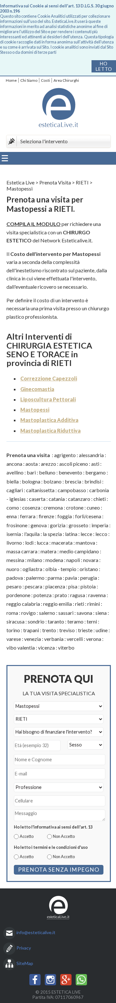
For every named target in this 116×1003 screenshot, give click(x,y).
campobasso (72, 490)
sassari (65, 613)
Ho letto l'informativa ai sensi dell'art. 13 (53, 827)
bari (31, 472)
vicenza (46, 647)
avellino (15, 472)
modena (54, 560)
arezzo (48, 464)
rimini (93, 604)
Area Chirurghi (66, 80)
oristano (89, 569)
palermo (35, 578)
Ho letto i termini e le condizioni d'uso (51, 847)
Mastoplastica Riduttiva (50, 430)
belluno (47, 472)
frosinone (16, 525)
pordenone (18, 595)
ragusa (77, 595)
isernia (13, 534)
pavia (71, 578)
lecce (86, 534)
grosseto (78, 525)
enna (11, 516)
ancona (14, 464)
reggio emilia (57, 604)
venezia (32, 639)
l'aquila (32, 534)
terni (92, 621)
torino (13, 630)
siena (101, 613)
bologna (31, 481)
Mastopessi (34, 410)
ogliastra (32, 569)
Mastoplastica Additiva (49, 420)
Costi (45, 80)
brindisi (92, 481)
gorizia (57, 525)
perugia (88, 578)
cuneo (93, 507)
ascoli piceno (73, 464)
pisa (72, 586)
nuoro (12, 569)
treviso (67, 630)
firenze (46, 516)
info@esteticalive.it (35, 932)
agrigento (65, 455)
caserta (37, 499)
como (12, 507)
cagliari (14, 490)
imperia (100, 525)
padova (14, 578)
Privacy (23, 948)
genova (39, 525)
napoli (73, 560)
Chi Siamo (28, 80)
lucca (42, 542)
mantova (85, 542)
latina (71, 534)
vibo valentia (20, 647)
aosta (31, 464)
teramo (75, 621)
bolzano (53, 481)
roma (12, 613)
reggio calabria (23, 604)
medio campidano (79, 551)
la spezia (52, 534)
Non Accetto (64, 836)
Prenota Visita (55, 182)
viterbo (66, 647)
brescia (73, 481)
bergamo (95, 472)
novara (90, 560)
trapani (31, 630)
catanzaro (79, 499)
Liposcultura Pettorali (48, 399)
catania (57, 499)
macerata (62, 542)
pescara (33, 586)
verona (93, 639)
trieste (85, 630)
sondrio (36, 621)
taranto (56, 621)
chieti (99, 499)
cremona (53, 507)
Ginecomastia (37, 389)
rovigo (28, 613)
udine (102, 630)
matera (48, 551)
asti (95, 464)
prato (61, 595)
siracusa (15, 621)
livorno (14, 542)
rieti (79, 604)
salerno (47, 613)
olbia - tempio (60, 569)
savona (84, 613)
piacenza (55, 586)
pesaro (14, 586)
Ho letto (104, 66)
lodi (29, 542)
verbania (53, 639)
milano (34, 560)
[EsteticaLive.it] (58, 108)
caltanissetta (40, 490)
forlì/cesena (88, 516)
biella (12, 481)
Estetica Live (20, 182)
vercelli (75, 639)
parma (55, 578)
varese (13, 639)
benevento (70, 472)
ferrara (27, 516)
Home (11, 80)
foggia (64, 516)
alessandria (91, 455)
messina (15, 560)
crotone (74, 507)
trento (49, 630)
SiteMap (24, 963)
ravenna (97, 595)
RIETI (82, 182)
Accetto (27, 836)
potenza (43, 595)
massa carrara (21, 551)
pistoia (88, 586)
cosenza (31, 507)
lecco (101, 534)
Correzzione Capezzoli (48, 378)
